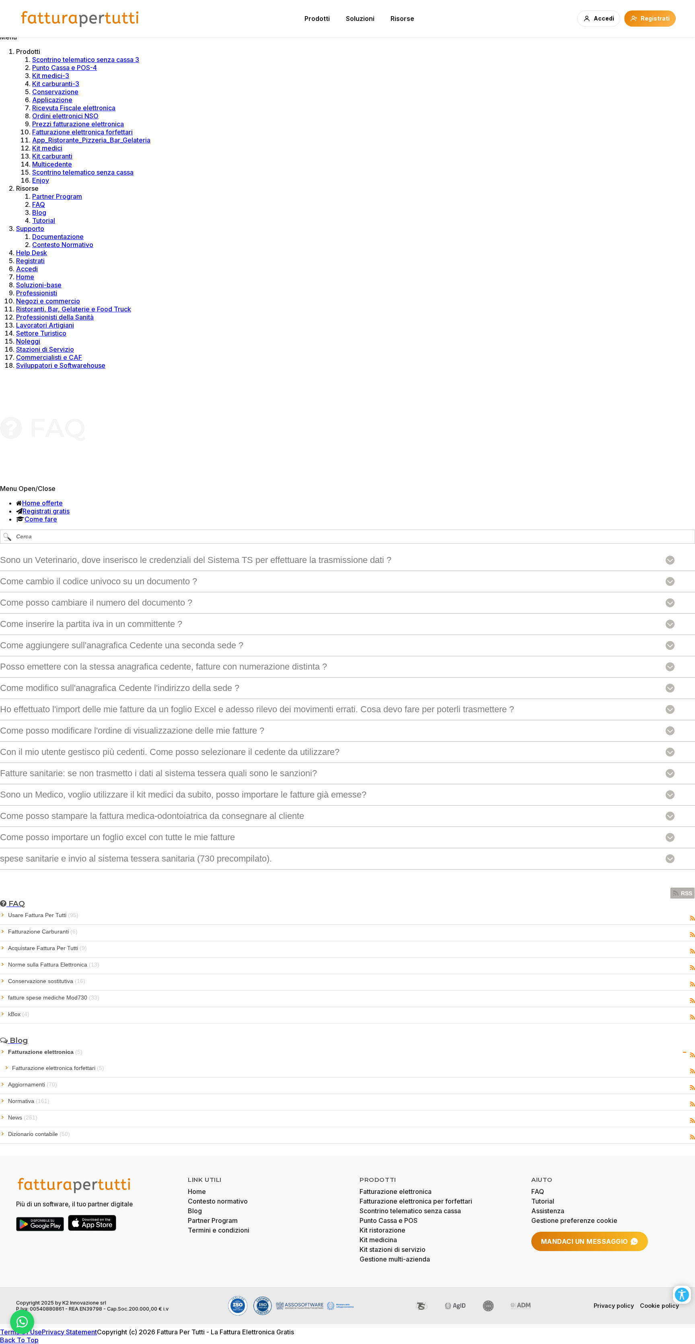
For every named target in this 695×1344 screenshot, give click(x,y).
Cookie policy (659, 1305)
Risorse (402, 18)
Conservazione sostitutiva (46, 981)
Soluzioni (360, 18)
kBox (18, 1014)
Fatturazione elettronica (45, 1052)
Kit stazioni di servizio (393, 1249)
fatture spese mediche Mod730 (53, 997)
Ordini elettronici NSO (65, 116)
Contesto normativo (218, 1201)
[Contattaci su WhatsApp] (22, 1322)
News (22, 1117)
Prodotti (317, 18)
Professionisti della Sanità (55, 317)
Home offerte (42, 503)
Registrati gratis (46, 511)
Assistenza (547, 1211)
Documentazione (58, 237)
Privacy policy (614, 1305)
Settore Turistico (41, 333)
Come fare (41, 519)
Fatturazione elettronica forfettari (82, 132)
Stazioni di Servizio (45, 349)
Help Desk (31, 253)
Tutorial (43, 220)
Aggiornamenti (32, 1084)
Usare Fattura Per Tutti (43, 915)
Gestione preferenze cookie (574, 1220)
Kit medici (47, 148)
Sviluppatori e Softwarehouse (60, 365)
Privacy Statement (69, 1332)
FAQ (38, 204)
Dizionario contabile (39, 1134)
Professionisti (36, 293)
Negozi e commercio (48, 301)
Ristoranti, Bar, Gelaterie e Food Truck (73, 309)
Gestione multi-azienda (395, 1259)
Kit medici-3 (50, 76)
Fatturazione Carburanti (43, 931)
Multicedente (52, 164)
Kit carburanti (52, 156)
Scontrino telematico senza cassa (83, 172)
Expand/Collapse (684, 1052)
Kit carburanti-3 (55, 84)
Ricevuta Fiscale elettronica (73, 108)
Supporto (30, 229)
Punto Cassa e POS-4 (64, 68)
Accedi (27, 269)
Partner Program (57, 196)
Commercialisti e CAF (49, 357)
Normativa (28, 1101)
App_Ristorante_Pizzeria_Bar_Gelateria (91, 140)
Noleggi (28, 341)
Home (25, 277)
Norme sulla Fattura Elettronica (53, 964)
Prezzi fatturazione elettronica (78, 124)
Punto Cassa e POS (388, 1220)
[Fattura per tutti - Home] (80, 18)
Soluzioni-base (39, 285)
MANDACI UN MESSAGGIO (584, 1241)
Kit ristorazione (382, 1230)
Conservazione (55, 92)
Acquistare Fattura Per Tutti (47, 948)
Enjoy (40, 180)
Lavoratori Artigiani (45, 325)
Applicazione (52, 100)
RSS (686, 893)
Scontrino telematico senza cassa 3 (85, 60)
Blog (39, 212)
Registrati (30, 261)
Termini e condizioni (218, 1230)
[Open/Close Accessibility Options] (682, 1295)
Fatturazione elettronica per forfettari (416, 1201)
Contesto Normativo (62, 245)
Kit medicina (378, 1240)
